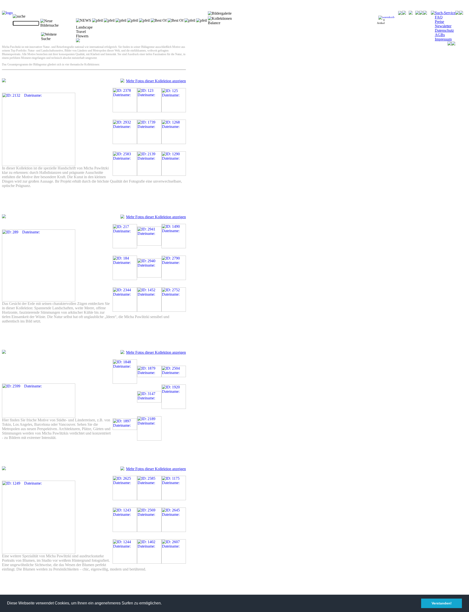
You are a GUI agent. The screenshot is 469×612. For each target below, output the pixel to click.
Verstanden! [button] (442, 603)
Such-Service (445, 13)
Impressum (443, 39)
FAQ (439, 17)
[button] (163, 603)
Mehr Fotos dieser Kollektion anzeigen (156, 81)
